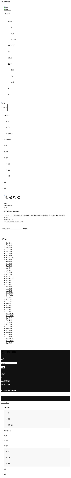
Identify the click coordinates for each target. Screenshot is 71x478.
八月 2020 (9, 322)
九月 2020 (9, 320)
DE (8, 94)
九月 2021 (9, 297)
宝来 (5, 207)
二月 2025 (9, 266)
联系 (12, 82)
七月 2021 (9, 299)
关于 (12, 70)
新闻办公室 (11, 45)
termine (10, 21)
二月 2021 (9, 309)
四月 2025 (9, 264)
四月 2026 (9, 249)
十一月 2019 (10, 341)
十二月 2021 (10, 293)
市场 (8, 220)
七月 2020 (9, 324)
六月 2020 (9, 326)
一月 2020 (9, 337)
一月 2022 (9, 291)
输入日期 (13, 39)
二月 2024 (9, 268)
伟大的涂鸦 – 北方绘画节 (12, 211)
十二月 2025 (10, 257)
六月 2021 (9, 301)
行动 (5, 220)
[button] (2, 353)
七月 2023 (9, 274)
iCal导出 (6, 222)
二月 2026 (9, 253)
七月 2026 (9, 243)
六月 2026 (9, 245)
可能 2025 (9, 262)
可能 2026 (9, 247)
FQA (12, 76)
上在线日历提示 (5, 381)
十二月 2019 (10, 339)
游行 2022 (9, 287)
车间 (11, 220)
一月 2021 (9, 312)
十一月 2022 (10, 278)
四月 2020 (9, 330)
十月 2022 (9, 280)
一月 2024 (9, 270)
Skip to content (5, 2)
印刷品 (10, 58)
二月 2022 (9, 289)
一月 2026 (9, 255)
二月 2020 (9, 334)
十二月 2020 (10, 314)
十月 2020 (9, 318)
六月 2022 (9, 284)
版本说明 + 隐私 (5, 384)
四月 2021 (9, 305)
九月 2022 (9, 282)
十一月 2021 (10, 295)
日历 (12, 33)
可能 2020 (9, 328)
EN (8, 88)
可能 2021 (9, 303)
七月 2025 (9, 260)
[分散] (6, 9)
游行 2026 (9, 251)
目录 (9, 52)
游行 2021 (9, 307)
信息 (9, 64)
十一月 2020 (10, 316)
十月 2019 (9, 343)
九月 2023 (9, 272)
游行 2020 (9, 332)
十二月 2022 (10, 276)
